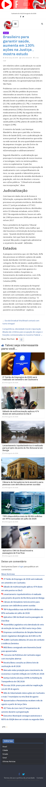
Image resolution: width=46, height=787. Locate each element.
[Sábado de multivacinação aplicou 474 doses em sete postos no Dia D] (23, 388)
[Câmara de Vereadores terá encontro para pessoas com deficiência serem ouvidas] (23, 459)
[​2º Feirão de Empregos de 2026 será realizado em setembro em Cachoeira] (23, 354)
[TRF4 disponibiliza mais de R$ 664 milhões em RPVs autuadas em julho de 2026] (23, 493)
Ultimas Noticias (15, 33)
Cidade (5, 750)
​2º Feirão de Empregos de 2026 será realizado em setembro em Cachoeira (20, 378)
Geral (5, 758)
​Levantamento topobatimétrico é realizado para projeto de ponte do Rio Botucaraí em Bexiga (22, 448)
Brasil (6, 33)
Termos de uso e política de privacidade (19, 778)
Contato (40, 778)
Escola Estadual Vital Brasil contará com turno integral (20, 322)
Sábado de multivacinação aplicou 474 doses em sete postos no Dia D (20, 412)
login (21, 566)
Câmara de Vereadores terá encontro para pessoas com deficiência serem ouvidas (22, 483)
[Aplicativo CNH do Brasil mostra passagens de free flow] (23, 527)
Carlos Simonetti (26, 58)
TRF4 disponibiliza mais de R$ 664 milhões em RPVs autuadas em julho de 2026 (22, 517)
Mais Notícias (8, 574)
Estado (5, 754)
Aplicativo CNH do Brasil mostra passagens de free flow (17, 551)
